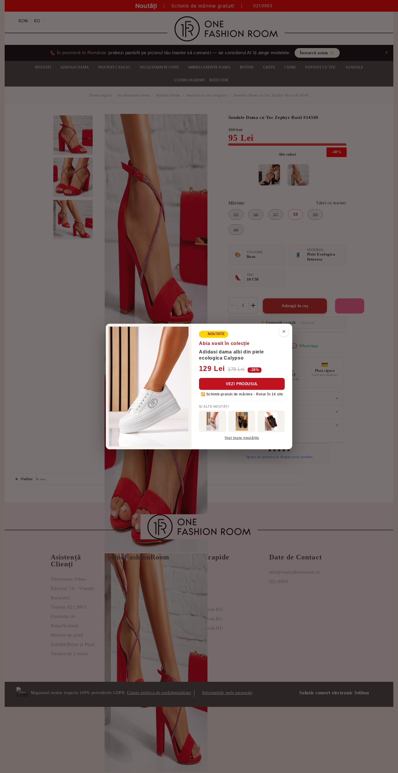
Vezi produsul (242, 384)
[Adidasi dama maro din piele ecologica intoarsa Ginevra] (271, 421)
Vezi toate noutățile (242, 438)
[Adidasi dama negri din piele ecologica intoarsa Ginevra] (242, 421)
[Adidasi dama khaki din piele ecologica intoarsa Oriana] (212, 421)
